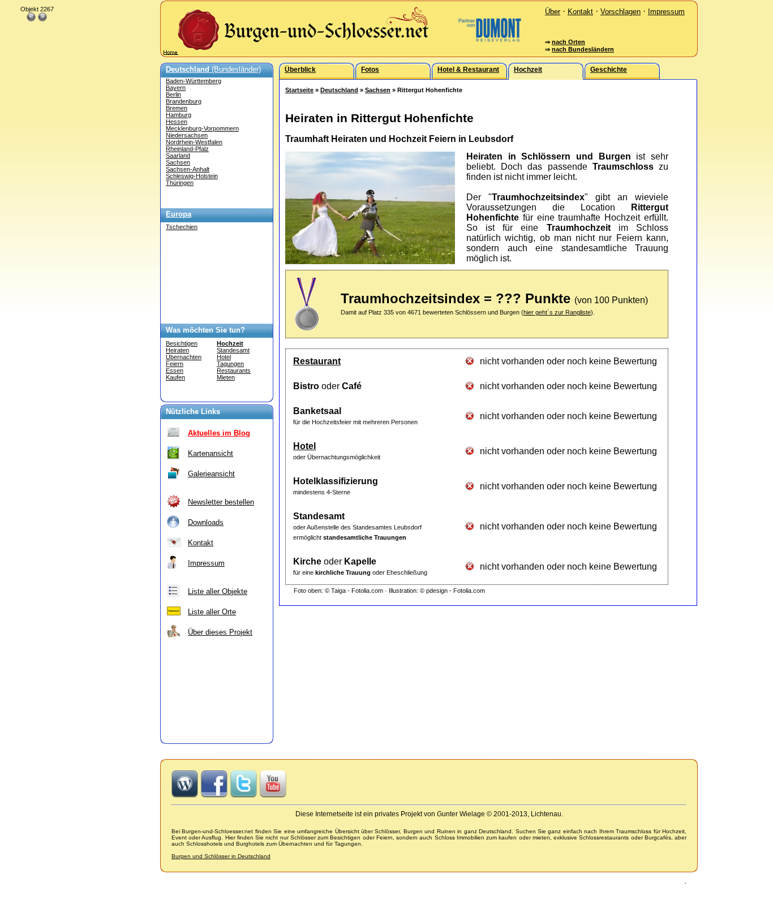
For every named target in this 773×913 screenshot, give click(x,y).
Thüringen (180, 182)
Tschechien (181, 226)
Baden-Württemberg (193, 80)
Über (552, 11)
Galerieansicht (211, 474)
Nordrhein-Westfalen (194, 142)
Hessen (176, 121)
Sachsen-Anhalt (187, 169)
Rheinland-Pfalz (187, 148)
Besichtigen (181, 343)
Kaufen (175, 377)
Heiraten (177, 350)
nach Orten (568, 41)
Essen (174, 370)
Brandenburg (183, 101)
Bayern (176, 87)
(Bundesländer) (213, 69)
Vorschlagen (620, 11)
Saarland (178, 155)
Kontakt (580, 11)
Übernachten (183, 357)
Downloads (206, 522)
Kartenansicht (210, 453)
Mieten (226, 377)
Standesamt (233, 350)
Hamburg (178, 114)
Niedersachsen (187, 135)
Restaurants (234, 370)
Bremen (176, 108)
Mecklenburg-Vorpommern (202, 128)
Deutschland (339, 90)
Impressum (666, 11)
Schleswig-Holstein (192, 176)
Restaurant (317, 361)
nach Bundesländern (583, 49)
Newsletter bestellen (221, 502)
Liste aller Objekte (217, 591)
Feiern (174, 363)
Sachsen (178, 162)
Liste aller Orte (212, 612)
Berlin (173, 94)
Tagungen (230, 363)
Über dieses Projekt (220, 632)
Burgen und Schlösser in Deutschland (220, 856)
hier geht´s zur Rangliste (557, 312)
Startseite (299, 90)
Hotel (224, 357)
